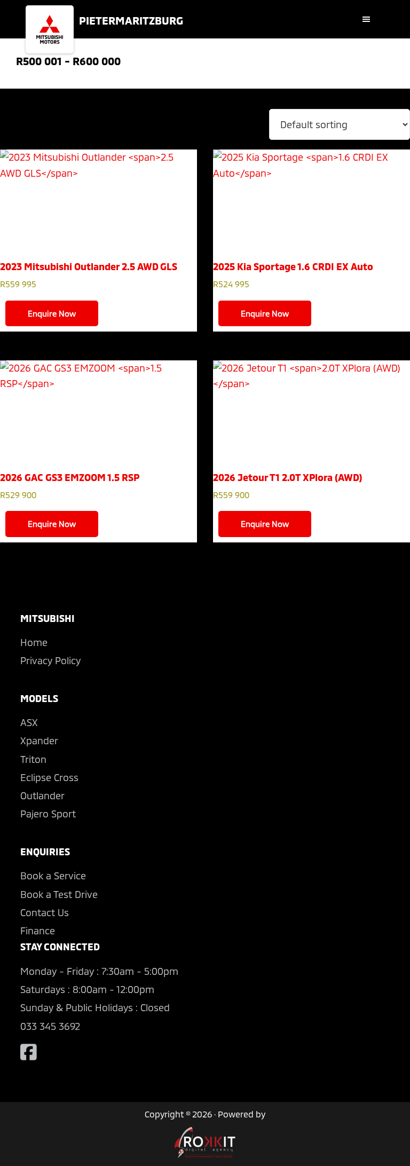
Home (34, 642)
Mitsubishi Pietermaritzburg (49, 29)
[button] (369, 19)
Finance (37, 930)
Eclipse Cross (49, 777)
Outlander (42, 795)
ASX (29, 722)
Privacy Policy (50, 660)
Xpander (39, 740)
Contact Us (44, 912)
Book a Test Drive (59, 894)
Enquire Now (52, 313)
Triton (33, 759)
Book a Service (53, 875)
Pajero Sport (48, 814)
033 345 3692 (50, 1026)
